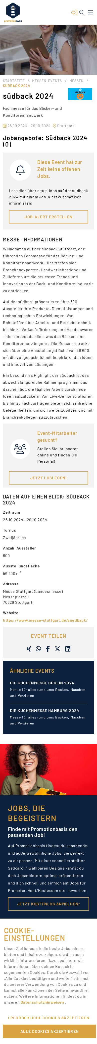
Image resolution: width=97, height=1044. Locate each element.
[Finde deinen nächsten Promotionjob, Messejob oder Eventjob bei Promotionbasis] (13, 12)
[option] (48, 693)
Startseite (14, 81)
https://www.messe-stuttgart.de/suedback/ (45, 620)
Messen (76, 81)
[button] (74, 12)
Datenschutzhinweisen (43, 1002)
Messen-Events (47, 81)
